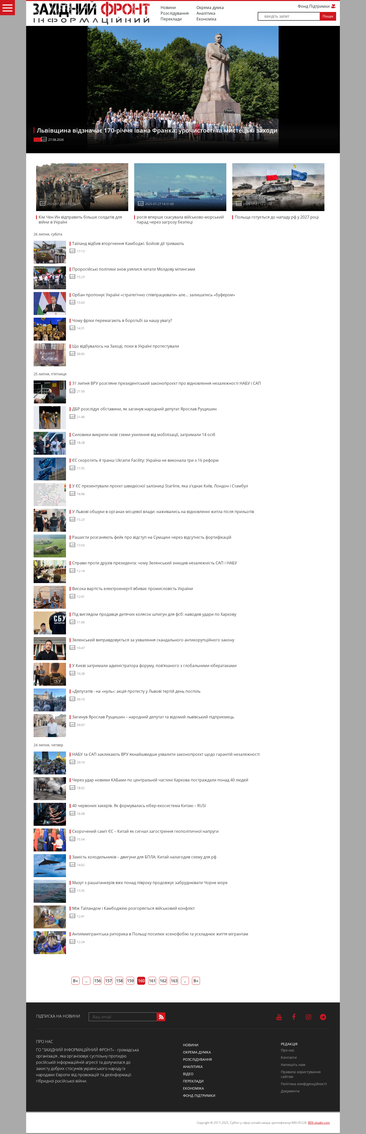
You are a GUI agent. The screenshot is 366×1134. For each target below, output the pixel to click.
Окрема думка (210, 7)
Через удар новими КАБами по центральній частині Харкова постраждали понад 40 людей (160, 780)
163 (174, 980)
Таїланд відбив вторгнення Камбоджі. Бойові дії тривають (128, 243)
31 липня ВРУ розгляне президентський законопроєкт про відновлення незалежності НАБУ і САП (166, 383)
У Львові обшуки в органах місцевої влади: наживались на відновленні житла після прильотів (163, 511)
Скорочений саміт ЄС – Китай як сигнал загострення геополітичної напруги (145, 831)
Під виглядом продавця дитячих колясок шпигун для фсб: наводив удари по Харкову (154, 614)
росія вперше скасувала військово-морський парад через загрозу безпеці (180, 219)
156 (97, 980)
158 (119, 980)
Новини (168, 7)
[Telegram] (323, 1016)
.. (86, 980)
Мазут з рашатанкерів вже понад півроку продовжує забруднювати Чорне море (150, 882)
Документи (290, 1091)
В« (75, 980)
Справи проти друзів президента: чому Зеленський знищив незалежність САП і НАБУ (154, 563)
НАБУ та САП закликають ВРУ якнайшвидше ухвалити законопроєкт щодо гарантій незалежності (166, 754)
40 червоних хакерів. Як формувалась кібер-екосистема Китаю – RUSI (139, 805)
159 (130, 980)
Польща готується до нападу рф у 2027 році (277, 217)
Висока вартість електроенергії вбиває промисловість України (132, 588)
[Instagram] (308, 1016)
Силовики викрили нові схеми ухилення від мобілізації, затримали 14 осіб (143, 434)
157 (108, 980)
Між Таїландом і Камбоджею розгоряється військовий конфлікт (133, 908)
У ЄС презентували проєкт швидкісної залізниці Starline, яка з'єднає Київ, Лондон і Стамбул (160, 486)
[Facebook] (293, 1016)
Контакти (289, 1057)
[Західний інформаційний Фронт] (91, 13)
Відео (188, 1073)
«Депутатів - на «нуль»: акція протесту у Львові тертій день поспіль (136, 691)
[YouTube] (279, 1016)
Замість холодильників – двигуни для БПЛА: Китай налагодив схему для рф (144, 857)
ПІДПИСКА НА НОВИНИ (58, 1016)
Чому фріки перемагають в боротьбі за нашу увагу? (122, 320)
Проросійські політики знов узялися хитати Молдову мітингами (133, 269)
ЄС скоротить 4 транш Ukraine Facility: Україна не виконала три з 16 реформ (145, 460)
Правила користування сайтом (301, 1074)
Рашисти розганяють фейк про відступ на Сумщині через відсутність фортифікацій (151, 537)
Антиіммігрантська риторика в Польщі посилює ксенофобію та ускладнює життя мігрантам (160, 934)
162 (163, 980)
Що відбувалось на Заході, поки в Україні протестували (125, 346)
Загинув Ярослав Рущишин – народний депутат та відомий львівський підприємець (153, 717)
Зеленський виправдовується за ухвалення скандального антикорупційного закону (153, 640)
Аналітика (205, 13)
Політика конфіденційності (304, 1083)
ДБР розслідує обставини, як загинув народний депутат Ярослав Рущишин (144, 409)
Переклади (171, 19)
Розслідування (175, 13)
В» (195, 980)
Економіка (206, 19)
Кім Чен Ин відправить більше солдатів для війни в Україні (80, 219)
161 (152, 980)
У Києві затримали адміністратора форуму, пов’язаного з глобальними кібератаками (154, 665)
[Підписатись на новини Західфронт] (161, 1016)
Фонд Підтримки (314, 6)
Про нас (288, 1050)
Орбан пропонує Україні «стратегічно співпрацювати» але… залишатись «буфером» (153, 295)
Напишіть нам (293, 1064)
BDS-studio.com (319, 1123)
